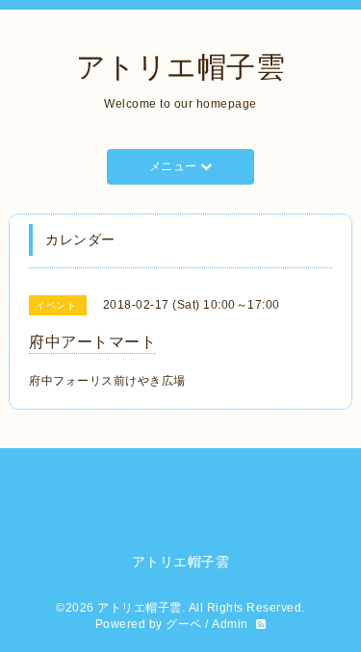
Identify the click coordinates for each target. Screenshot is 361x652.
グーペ (184, 624)
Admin (230, 624)
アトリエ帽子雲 (181, 67)
